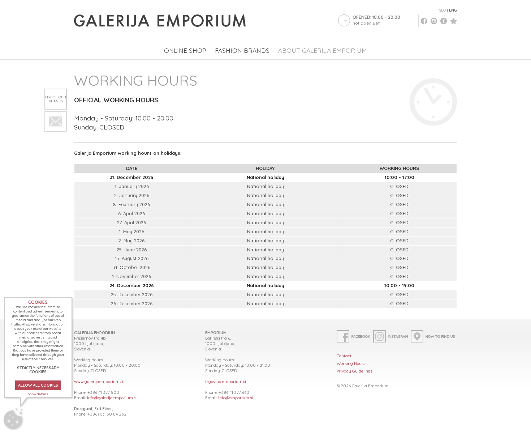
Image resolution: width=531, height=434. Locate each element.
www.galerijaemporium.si (98, 381)
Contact (344, 355)
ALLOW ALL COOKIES (38, 385)
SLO (442, 10)
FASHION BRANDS (242, 50)
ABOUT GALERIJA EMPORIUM (322, 50)
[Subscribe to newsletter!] (55, 121)
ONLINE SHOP (185, 50)
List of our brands (55, 99)
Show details (38, 394)
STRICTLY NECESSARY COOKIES (38, 369)
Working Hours (351, 363)
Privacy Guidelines (354, 371)
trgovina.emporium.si (225, 381)
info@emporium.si (235, 397)
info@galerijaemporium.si (112, 397)
